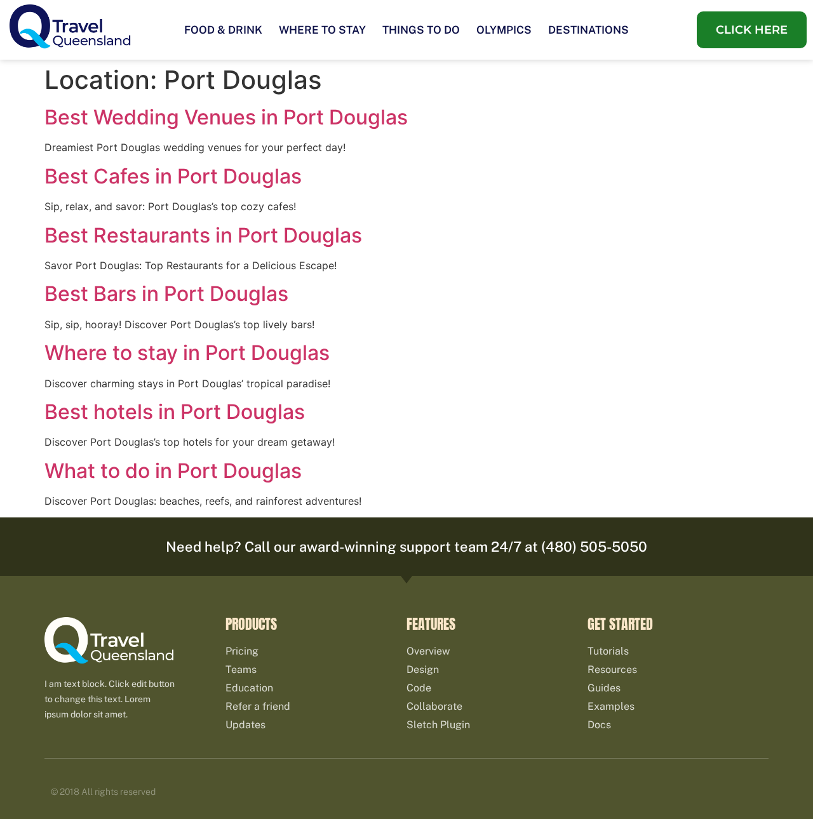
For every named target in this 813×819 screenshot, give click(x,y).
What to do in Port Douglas (173, 470)
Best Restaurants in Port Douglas (203, 235)
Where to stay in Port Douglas (187, 352)
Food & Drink (223, 29)
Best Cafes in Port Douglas (173, 176)
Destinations (588, 29)
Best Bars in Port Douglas (166, 293)
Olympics (504, 29)
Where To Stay (322, 29)
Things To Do (421, 29)
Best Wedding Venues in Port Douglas (226, 117)
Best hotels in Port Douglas (174, 411)
